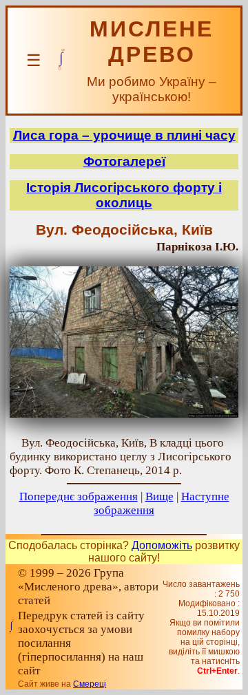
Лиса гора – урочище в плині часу (124, 135)
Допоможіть (162, 545)
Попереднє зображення (78, 496)
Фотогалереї (124, 161)
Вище (159, 496)
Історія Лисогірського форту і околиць (124, 195)
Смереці (89, 684)
